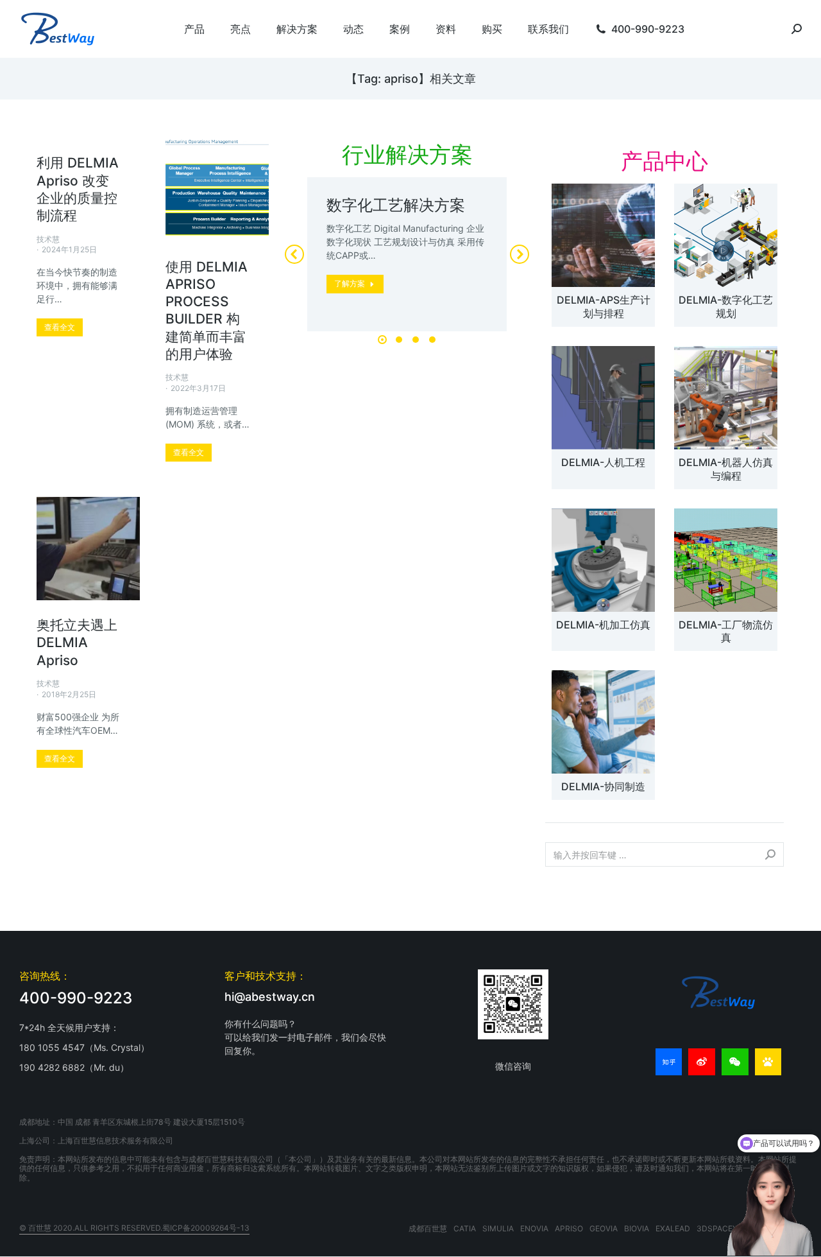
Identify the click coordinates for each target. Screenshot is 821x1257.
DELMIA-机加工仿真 (603, 624)
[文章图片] (603, 235)
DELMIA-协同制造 (603, 786)
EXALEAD (673, 1228)
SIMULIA (498, 1228)
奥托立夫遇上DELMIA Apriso (77, 642)
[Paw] (768, 1061)
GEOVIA (603, 1228)
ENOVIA (534, 1228)
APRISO (569, 1228)
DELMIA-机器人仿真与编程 (726, 469)
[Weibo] (701, 1061)
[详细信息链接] (216, 190)
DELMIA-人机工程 (603, 462)
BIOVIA (636, 1228)
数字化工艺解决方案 (395, 205)
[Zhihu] (669, 1061)
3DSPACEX (717, 1228)
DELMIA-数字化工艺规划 (726, 306)
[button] (382, 339)
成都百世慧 (428, 1228)
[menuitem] (194, 29)
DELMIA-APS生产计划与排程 (603, 306)
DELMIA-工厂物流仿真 (726, 631)
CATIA (464, 1228)
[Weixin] (735, 1061)
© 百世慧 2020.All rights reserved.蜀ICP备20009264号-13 (134, 1228)
